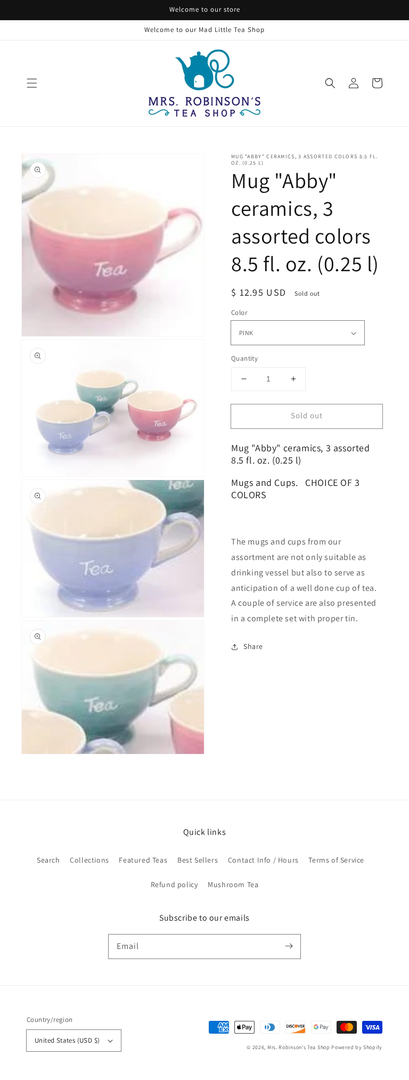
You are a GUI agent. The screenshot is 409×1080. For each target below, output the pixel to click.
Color (239, 312)
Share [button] (253, 646)
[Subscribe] (288, 946)
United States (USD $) (67, 1040)
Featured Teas (143, 860)
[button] (32, 83)
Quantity (244, 358)
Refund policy (174, 884)
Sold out (307, 415)
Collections (89, 860)
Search (48, 860)
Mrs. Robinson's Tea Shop (298, 1047)
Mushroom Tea (233, 884)
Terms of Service (336, 860)
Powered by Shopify (356, 1047)
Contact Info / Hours (263, 860)
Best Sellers (197, 860)
